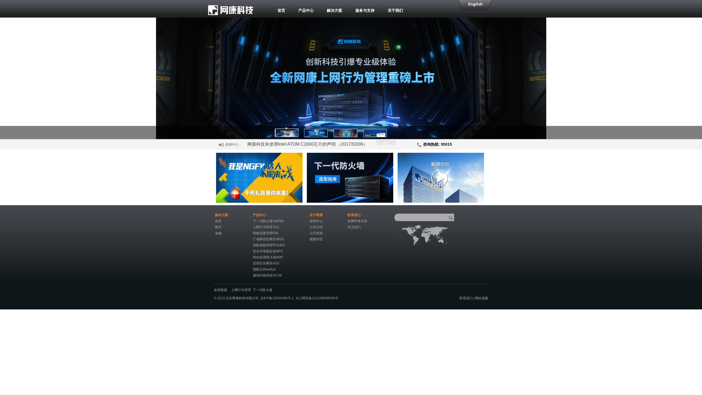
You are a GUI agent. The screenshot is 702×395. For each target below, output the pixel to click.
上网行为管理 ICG (266, 227)
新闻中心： (233, 144)
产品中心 (306, 10)
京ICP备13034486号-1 (277, 298)
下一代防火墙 (263, 290)
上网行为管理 (242, 290)
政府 (218, 221)
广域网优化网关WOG (268, 239)
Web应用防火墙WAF (268, 257)
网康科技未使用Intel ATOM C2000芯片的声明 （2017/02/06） (307, 144)
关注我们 (354, 227)
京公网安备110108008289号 (317, 298)
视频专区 (316, 239)
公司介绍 (316, 227)
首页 (281, 10)
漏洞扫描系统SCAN (267, 275)
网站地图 (481, 298)
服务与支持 (365, 10)
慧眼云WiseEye (264, 269)
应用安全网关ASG (266, 263)
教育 (218, 227)
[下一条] (390, 144)
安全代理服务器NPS (268, 251)
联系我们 (465, 298)
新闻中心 (316, 221)
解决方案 (334, 10)
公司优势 (316, 233)
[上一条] (380, 144)
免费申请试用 (357, 221)
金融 (218, 233)
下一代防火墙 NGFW (268, 221)
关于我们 (395, 10)
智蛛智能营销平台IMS (269, 245)
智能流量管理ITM (265, 233)
